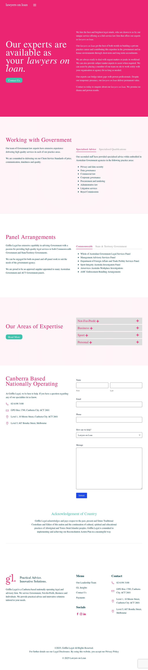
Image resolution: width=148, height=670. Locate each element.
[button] (34, 5)
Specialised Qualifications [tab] (112, 149)
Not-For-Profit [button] (87, 321)
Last (111, 390)
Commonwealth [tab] (84, 246)
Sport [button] (81, 335)
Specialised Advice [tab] (86, 149)
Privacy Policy (112, 651)
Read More (14, 337)
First (78, 390)
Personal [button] (83, 342)
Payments (80, 597)
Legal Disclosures (61, 651)
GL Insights (81, 587)
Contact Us (14, 80)
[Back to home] (16, 5)
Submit (82, 495)
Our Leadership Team (86, 582)
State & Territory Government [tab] (111, 246)
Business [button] (84, 328)
